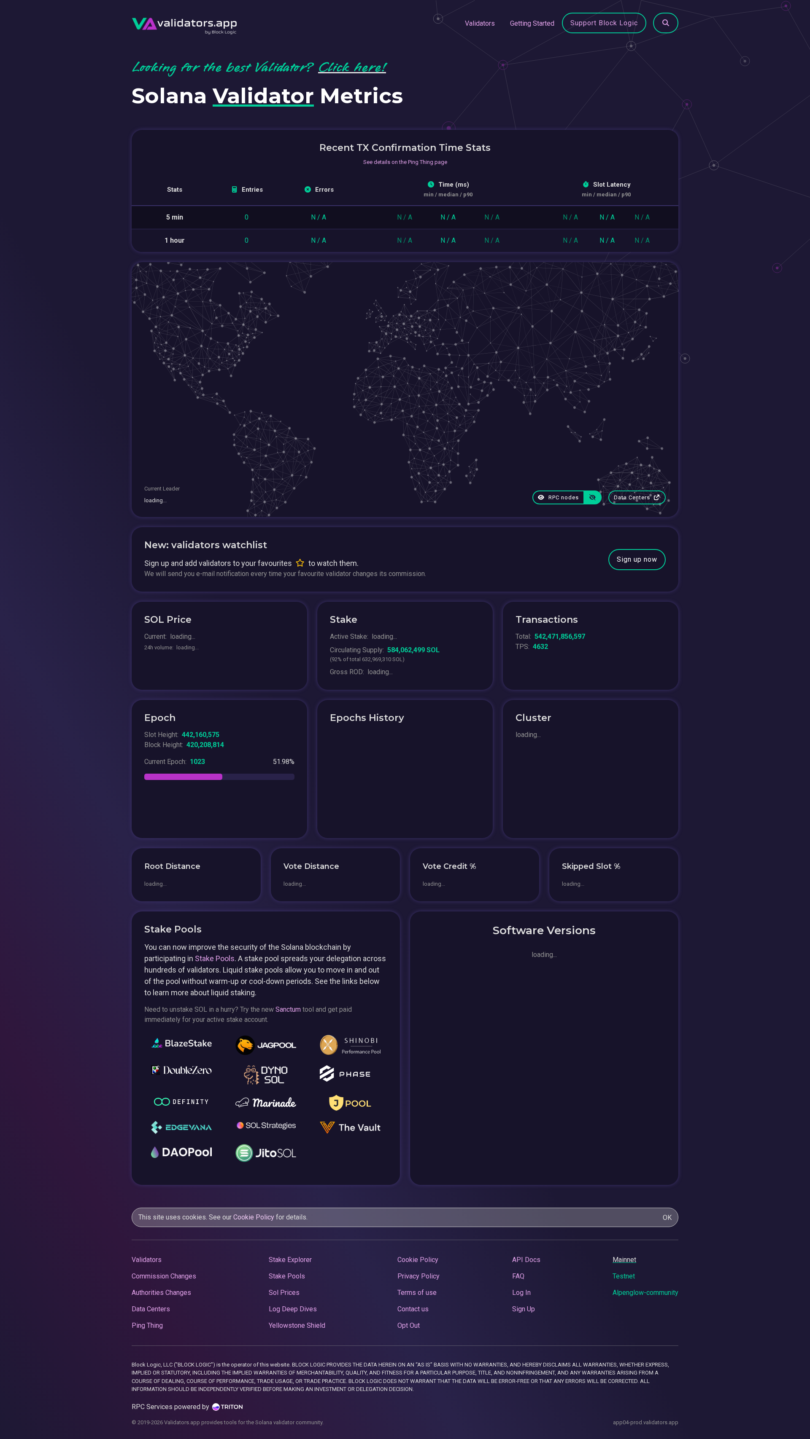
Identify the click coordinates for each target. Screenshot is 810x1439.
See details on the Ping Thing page (405, 162)
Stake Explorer (290, 1260)
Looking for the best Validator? (259, 67)
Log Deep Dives (293, 1309)
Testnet (624, 1276)
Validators (480, 23)
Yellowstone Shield (297, 1325)
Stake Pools (215, 958)
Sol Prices (284, 1293)
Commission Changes (164, 1276)
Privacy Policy (418, 1276)
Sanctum (288, 1009)
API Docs (526, 1260)
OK (667, 1218)
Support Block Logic (604, 23)
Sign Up (523, 1309)
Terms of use (417, 1293)
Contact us (413, 1309)
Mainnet (624, 1260)
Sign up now (637, 559)
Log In (521, 1293)
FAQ (518, 1276)
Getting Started (532, 23)
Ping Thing (147, 1325)
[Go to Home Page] (184, 24)
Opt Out (408, 1325)
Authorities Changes (161, 1293)
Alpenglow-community (645, 1293)
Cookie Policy (253, 1217)
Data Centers (633, 497)
